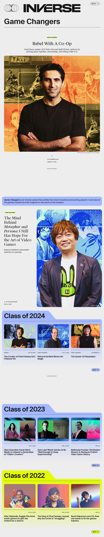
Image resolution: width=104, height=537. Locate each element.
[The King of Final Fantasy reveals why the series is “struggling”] (54, 504)
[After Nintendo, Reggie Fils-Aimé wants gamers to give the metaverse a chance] (21, 504)
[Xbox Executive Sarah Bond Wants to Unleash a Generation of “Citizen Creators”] (21, 437)
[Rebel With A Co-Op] (52, 99)
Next (94, 370)
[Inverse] (20, 3)
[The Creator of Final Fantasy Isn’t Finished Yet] (21, 343)
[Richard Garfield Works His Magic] (54, 343)
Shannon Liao (53, 159)
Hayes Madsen (12, 302)
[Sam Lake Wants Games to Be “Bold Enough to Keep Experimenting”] (54, 437)
